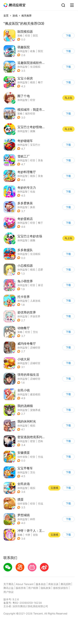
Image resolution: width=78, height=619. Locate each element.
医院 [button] (35, 35)
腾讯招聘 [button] (66, 584)
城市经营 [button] (30, 113)
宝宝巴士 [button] (35, 144)
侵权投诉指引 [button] (60, 587)
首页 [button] (6, 15)
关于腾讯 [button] (8, 584)
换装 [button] (32, 207)
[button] (14, 5)
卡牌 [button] (27, 534)
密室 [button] (32, 441)
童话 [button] (40, 285)
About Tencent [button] (25, 584)
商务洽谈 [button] (53, 584)
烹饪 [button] (35, 331)
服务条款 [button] (41, 584)
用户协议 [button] (8, 591)
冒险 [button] (35, 534)
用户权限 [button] (33, 587)
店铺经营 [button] (35, 347)
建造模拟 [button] (35, 394)
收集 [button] (32, 51)
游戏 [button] (15, 15)
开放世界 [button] (35, 316)
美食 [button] (40, 160)
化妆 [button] (32, 191)
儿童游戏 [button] (35, 300)
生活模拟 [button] (35, 66)
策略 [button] (19, 35)
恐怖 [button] (40, 441)
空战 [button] (40, 456)
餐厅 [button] (40, 82)
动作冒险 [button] (22, 456)
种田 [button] (32, 519)
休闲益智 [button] (22, 51)
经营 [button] (27, 35)
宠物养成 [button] (35, 409)
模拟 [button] (32, 82)
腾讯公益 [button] (8, 587)
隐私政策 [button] (46, 587)
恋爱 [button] (40, 269)
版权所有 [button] (21, 587)
